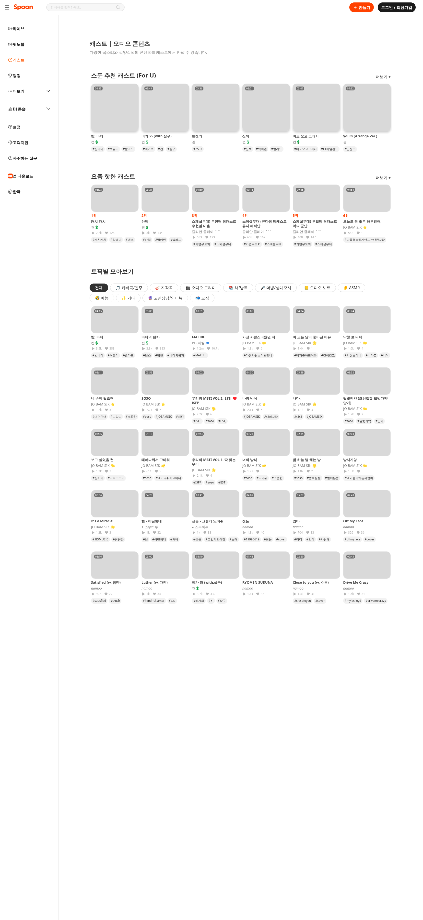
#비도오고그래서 (305, 149)
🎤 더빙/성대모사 (275, 287)
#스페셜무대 (222, 244)
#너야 (385, 355)
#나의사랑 (271, 417)
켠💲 (95, 142)
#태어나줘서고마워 (168, 478)
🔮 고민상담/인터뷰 (165, 298)
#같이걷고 (328, 355)
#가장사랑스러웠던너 (258, 355)
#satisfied (99, 601)
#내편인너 (99, 417)
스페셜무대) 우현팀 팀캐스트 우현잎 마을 (214, 223)
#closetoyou (302, 601)
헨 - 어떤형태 (151, 521)
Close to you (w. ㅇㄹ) (311, 582)
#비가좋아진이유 (305, 355)
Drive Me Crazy (355, 582)
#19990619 (251, 539)
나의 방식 (249, 398)
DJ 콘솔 (19, 109)
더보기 (18, 91)
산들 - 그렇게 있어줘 (207, 521)
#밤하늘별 (314, 478)
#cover (281, 539)
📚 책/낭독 (238, 287)
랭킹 (17, 75)
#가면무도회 (201, 244)
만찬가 (197, 136)
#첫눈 (268, 539)
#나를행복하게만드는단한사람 (365, 240)
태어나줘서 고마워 (155, 459)
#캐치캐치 (99, 240)
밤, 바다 (97, 136)
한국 (17, 191)
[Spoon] (23, 7)
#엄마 (310, 539)
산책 (245, 136)
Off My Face (353, 521)
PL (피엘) (198, 343)
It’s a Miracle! (102, 521)
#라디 (298, 539)
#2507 (197, 149)
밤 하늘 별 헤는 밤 (307, 459)
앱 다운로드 (23, 176)
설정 (17, 127)
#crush (115, 601)
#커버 (174, 539)
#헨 (145, 539)
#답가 (379, 421)
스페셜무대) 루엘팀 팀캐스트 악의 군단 (315, 223)
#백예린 (261, 149)
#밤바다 (98, 149)
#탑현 (159, 355)
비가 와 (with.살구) (156, 136)
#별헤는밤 (332, 478)
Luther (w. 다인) (154, 582)
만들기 (364, 7)
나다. (297, 398)
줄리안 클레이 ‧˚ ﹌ (206, 232)
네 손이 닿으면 (102, 398)
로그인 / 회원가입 (396, 7)
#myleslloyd (353, 601)
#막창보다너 (353, 355)
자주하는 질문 (25, 158)
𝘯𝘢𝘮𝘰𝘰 (247, 527)
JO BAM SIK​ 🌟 (355, 227)
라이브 (18, 28)
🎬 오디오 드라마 (201, 287)
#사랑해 (324, 539)
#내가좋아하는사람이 (359, 478)
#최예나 (116, 240)
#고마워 (262, 478)
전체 (99, 287)
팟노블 (18, 44)
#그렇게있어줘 (215, 539)
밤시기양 (350, 459)
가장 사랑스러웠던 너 (258, 337)
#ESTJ (222, 421)
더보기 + (383, 76)
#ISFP (197, 421)
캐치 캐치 (98, 221)
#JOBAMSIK (164, 417)
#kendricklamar (153, 601)
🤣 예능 (102, 298)
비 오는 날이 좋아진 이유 (312, 337)
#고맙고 (116, 417)
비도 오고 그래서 (306, 136)
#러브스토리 (116, 478)
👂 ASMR (351, 287)
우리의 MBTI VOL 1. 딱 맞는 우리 (214, 461)
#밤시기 (98, 478)
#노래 (233, 539)
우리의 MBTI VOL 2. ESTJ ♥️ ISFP (214, 400)
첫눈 (247, 521)
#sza (172, 601)
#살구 (171, 149)
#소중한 (131, 417)
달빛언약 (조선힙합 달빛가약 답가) (365, 400)
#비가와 (148, 149)
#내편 (180, 417)
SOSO (146, 398)
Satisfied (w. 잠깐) (106, 582)
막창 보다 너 (352, 337)
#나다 (298, 417)
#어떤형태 (159, 539)
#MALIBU (200, 355)
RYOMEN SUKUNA (257, 582)
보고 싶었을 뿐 (102, 459)
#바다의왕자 (175, 355)
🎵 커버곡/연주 (129, 287)
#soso (147, 417)
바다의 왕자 (150, 337)
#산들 (197, 539)
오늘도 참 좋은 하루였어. (362, 221)
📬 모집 (202, 298)
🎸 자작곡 (164, 287)
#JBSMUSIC (100, 539)
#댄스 (130, 240)
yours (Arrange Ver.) (360, 136)
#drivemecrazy (375, 601)
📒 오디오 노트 (317, 287)
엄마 (298, 521)
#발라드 (128, 149)
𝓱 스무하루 (149, 527)
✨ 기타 (128, 298)
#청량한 (118, 539)
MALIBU (199, 337)
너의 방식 (249, 459)
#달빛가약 (364, 421)
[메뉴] (7, 7)
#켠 (160, 149)
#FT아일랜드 (329, 149)
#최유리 (113, 149)
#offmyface (352, 539)
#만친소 (350, 149)
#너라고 (371, 355)
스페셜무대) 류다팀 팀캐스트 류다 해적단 (264, 223)
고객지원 (20, 142)
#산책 (248, 149)
